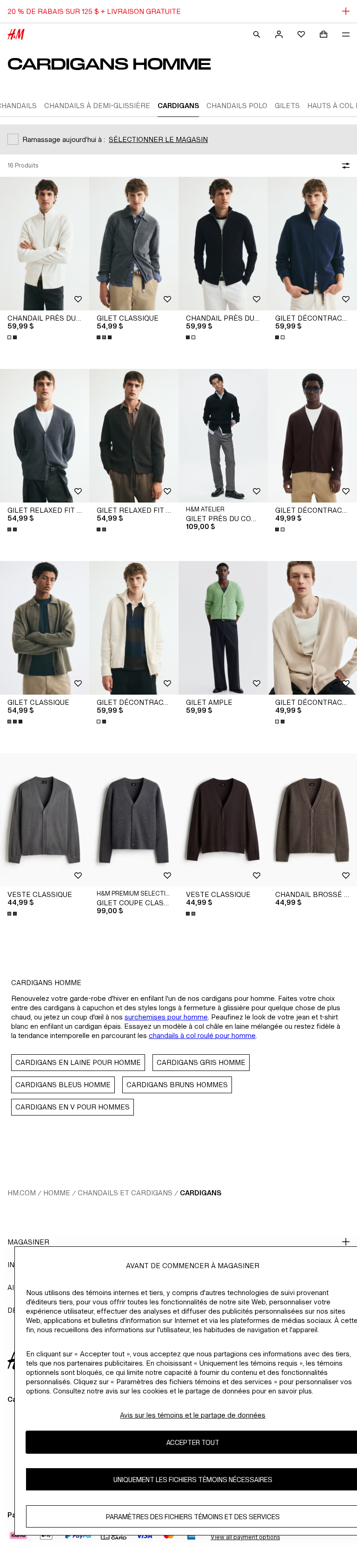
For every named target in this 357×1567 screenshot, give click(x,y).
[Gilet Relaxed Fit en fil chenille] (44, 436)
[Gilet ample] (223, 628)
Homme (56, 1193)
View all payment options (245, 1537)
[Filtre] (344, 166)
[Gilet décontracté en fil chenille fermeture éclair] (312, 243)
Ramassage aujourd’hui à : (63, 139)
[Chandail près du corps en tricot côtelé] (44, 243)
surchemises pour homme (166, 1017)
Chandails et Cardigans (125, 1193)
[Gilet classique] (133, 243)
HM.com (21, 1193)
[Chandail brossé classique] (312, 820)
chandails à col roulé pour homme (202, 1035)
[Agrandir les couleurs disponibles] (13, 337)
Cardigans (200, 1193)
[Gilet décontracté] (312, 436)
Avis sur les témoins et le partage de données (192, 1415)
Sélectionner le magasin (158, 139)
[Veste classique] (44, 820)
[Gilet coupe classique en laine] (133, 820)
